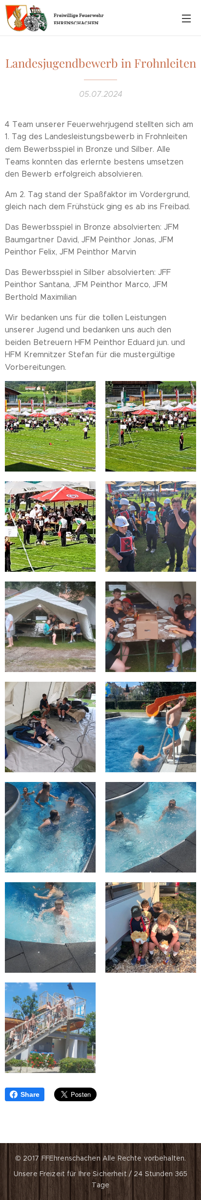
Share (30, 1094)
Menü (186, 18)
